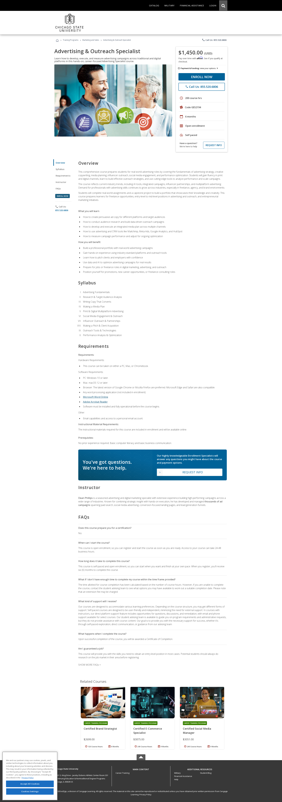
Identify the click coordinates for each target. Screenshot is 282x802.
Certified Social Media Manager (197, 730)
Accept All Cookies (30, 784)
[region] (29, 776)
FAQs (58, 188)
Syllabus (60, 169)
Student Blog (205, 773)
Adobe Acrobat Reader (95, 401)
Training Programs (70, 40)
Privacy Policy (145, 794)
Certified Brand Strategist (100, 728)
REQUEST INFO (214, 145)
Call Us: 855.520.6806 (214, 39)
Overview (60, 162)
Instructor (61, 182)
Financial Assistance (183, 776)
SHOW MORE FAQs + (89, 664)
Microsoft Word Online (95, 397)
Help (176, 779)
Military (177, 773)
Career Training (122, 773)
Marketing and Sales (90, 40)
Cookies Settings (30, 791)
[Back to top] (141, 768)
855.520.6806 (61, 210)
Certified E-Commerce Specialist (147, 730)
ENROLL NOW (201, 77)
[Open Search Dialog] (223, 5)
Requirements (63, 175)
